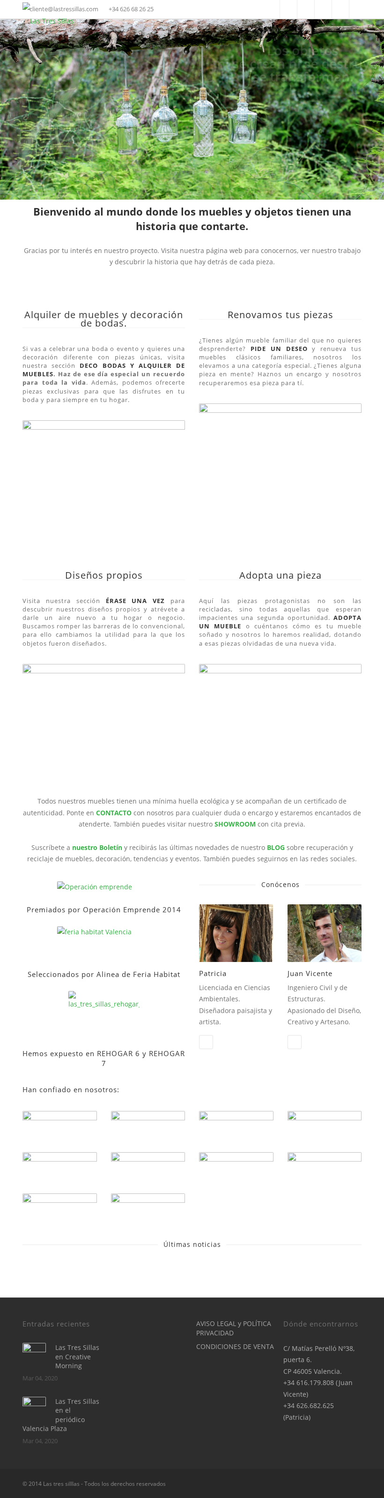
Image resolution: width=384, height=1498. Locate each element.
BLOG (276, 847)
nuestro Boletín (97, 847)
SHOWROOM (236, 824)
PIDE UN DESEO (279, 348)
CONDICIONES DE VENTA (235, 1346)
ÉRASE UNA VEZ (135, 600)
